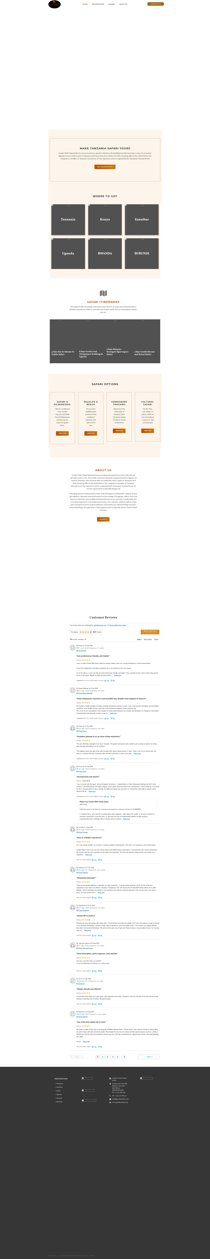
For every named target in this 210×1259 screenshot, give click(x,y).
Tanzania (59, 1084)
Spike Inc (98, 1256)
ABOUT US (123, 4)
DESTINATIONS (98, 4)
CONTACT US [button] (155, 4)
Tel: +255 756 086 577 (119, 1096)
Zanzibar (59, 1087)
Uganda (59, 1095)
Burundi (59, 1102)
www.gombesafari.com (120, 1102)
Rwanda (59, 1098)
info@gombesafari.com (120, 1099)
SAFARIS (111, 4)
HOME (85, 4)
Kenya (58, 1091)
